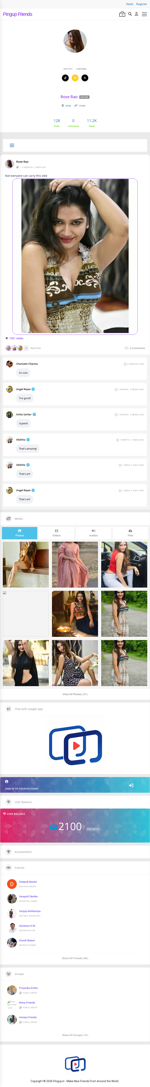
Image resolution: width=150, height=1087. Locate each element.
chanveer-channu (27, 363)
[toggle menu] (12, 146)
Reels (129, 4)
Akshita (20, 439)
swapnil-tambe (28, 896)
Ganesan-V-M (27, 925)
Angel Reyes (23, 389)
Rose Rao (22, 161)
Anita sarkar (24, 414)
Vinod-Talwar (27, 940)
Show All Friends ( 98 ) (75, 958)
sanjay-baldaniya (30, 911)
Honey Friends (28, 1017)
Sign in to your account (21, 788)
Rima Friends (27, 1002)
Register (141, 4)
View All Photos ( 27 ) (75, 694)
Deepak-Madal (28, 881)
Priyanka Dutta (28, 988)
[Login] (136, 14)
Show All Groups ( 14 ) (75, 1035)
